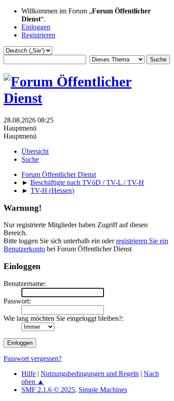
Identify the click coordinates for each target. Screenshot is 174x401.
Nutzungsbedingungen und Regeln (90, 373)
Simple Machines (103, 389)
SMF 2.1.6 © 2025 (48, 389)
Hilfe (28, 373)
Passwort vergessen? (33, 358)
